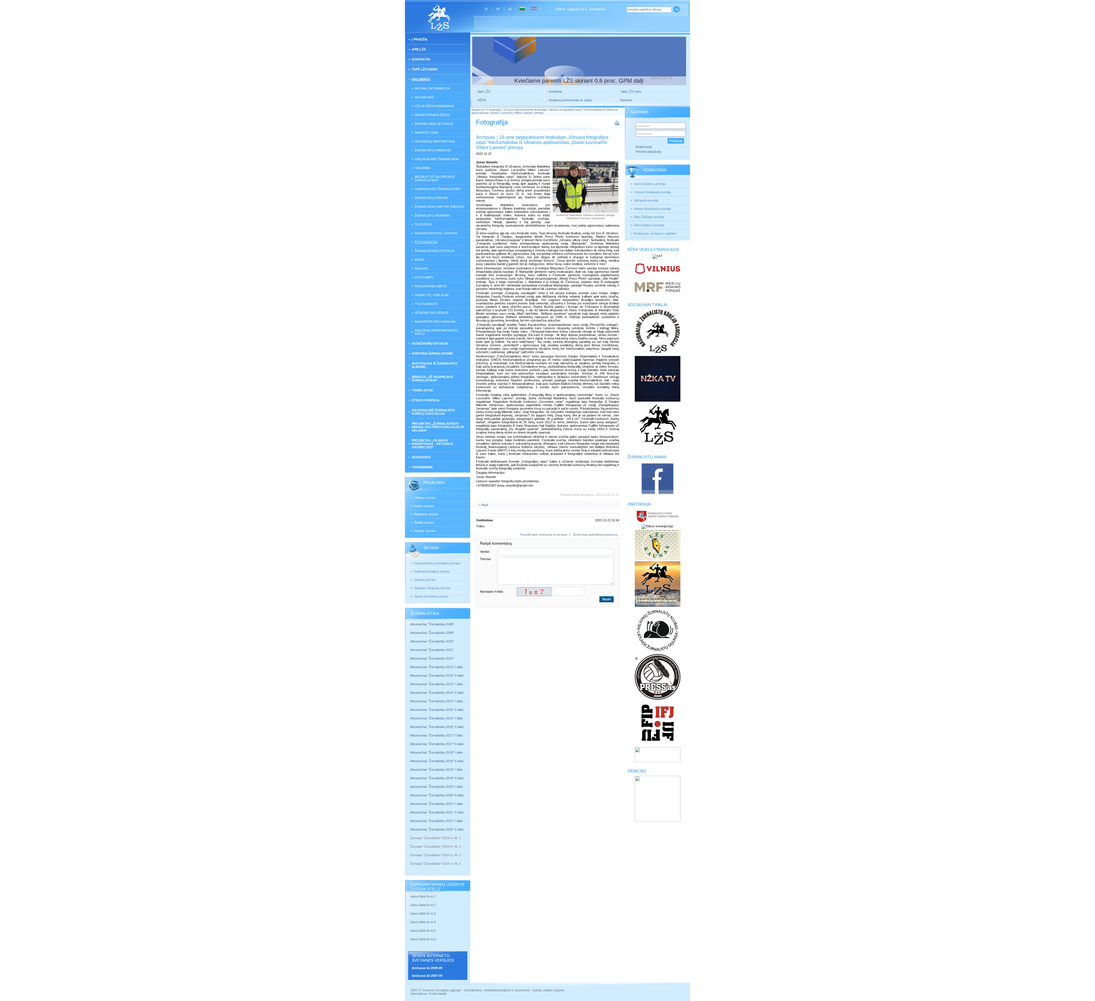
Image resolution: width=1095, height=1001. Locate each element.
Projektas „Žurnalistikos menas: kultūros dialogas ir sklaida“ (438, 427)
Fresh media (437, 993)
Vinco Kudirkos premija (650, 184)
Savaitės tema (426, 132)
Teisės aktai (422, 390)
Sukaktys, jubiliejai (432, 295)
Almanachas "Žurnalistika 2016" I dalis (436, 718)
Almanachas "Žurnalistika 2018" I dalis (437, 752)
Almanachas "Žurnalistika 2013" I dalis (436, 667)
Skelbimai (423, 168)
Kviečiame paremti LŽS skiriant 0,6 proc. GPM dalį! (579, 81)
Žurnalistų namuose (433, 150)
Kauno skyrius (424, 506)
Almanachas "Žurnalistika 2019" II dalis (437, 778)
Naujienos (421, 79)
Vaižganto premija (646, 200)
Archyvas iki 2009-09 (427, 968)
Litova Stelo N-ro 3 (423, 913)
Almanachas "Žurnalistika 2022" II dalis (437, 829)
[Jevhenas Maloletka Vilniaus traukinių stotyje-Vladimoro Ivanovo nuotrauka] (585, 187)
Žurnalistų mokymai (432, 215)
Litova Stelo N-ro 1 (423, 896)
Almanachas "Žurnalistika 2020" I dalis (437, 786)
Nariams (626, 100)
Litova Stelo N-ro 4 (423, 922)
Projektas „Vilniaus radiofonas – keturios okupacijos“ (432, 444)
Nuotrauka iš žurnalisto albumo (434, 365)
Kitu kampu (424, 277)
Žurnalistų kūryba (431, 198)
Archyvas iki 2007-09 (427, 975)
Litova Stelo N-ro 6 (423, 939)
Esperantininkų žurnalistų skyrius (437, 563)
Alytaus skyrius (424, 530)
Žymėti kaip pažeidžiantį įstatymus (595, 534)
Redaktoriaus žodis (432, 115)
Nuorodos (421, 457)
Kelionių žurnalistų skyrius (432, 571)
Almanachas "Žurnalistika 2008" (432, 624)
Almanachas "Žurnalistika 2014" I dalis (436, 684)
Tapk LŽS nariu (425, 69)
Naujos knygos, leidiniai (436, 233)
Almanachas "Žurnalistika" (438, 189)
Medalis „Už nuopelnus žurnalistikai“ (432, 378)
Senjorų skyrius (425, 579)
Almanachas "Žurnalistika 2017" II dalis (437, 744)
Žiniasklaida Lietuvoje (434, 123)
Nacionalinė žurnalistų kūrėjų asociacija (433, 411)
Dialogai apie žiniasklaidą (437, 159)
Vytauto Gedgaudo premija (652, 192)
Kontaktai (421, 59)
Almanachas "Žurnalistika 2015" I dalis (436, 701)
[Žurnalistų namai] (657, 494)
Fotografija (426, 242)
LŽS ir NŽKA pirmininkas (434, 106)
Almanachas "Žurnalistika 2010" (432, 641)
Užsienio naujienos (431, 312)
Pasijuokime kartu (431, 286)
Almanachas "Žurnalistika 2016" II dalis (437, 727)
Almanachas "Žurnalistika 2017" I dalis (436, 735)
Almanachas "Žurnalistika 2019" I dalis (437, 769)
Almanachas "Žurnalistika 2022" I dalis (436, 821)
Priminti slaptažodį (648, 151)
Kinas (419, 259)
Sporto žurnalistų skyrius (431, 596)
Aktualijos (424, 97)
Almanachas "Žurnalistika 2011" (432, 650)
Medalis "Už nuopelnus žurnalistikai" (435, 178)
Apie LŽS (419, 49)
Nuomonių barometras (435, 141)
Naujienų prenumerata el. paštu (437, 332)
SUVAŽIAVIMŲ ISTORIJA (430, 343)
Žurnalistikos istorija (435, 251)
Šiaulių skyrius (424, 522)
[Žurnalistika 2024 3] (410, 859)
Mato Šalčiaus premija (649, 217)
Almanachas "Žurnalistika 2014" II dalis (437, 692)
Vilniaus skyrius (425, 497)
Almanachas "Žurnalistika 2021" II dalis (437, 812)
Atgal (484, 504)
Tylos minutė (426, 304)
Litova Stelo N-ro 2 (423, 905)
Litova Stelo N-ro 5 (423, 930)
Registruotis (644, 146)
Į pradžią (419, 39)
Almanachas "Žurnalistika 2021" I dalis (436, 803)
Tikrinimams (422, 467)
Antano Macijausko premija (652, 208)
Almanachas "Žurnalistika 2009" (432, 632)
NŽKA (482, 100)
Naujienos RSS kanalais (435, 321)
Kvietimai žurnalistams (432, 353)
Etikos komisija (425, 400)
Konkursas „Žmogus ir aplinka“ (655, 233)
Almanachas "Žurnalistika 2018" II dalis (437, 761)
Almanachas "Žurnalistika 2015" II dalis (437, 709)
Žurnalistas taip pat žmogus (439, 206)
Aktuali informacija (432, 88)
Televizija (423, 224)
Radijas (421, 268)
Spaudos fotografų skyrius (432, 588)
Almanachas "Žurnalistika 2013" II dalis (437, 675)
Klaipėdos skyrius (426, 514)
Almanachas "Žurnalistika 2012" (432, 658)
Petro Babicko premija (649, 225)
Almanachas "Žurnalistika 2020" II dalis (437, 795)
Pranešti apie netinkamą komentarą (543, 534)
